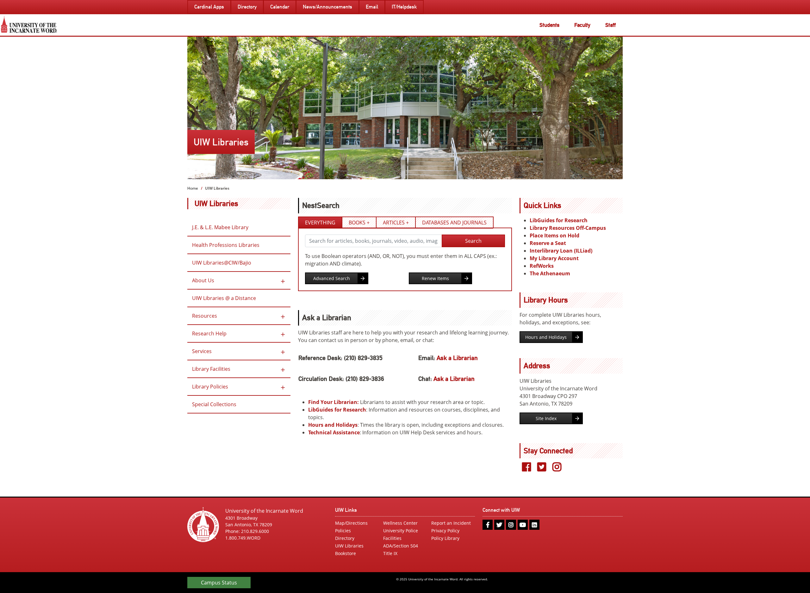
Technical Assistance (334, 432)
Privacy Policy (445, 531)
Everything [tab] (320, 222)
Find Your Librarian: (333, 402)
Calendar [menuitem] (279, 7)
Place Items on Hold (554, 235)
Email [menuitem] (372, 7)
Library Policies (210, 386)
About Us (203, 280)
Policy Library (445, 538)
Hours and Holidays (333, 424)
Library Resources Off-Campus (568, 227)
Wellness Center (400, 523)
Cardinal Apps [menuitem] (209, 7)
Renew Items (435, 278)
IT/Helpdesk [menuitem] (404, 7)
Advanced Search (331, 278)
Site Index (546, 418)
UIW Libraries (216, 203)
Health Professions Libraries (225, 244)
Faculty (582, 25)
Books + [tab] (359, 222)
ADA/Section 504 (400, 546)
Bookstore (345, 553)
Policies (343, 531)
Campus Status (219, 582)
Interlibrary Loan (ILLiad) (561, 250)
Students (549, 25)
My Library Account (554, 258)
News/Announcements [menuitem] (327, 7)
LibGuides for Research (337, 409)
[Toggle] (282, 280)
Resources (204, 315)
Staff (610, 25)
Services (202, 351)
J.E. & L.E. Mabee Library (220, 227)
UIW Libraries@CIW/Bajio (221, 262)
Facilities (392, 538)
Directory (344, 538)
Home (192, 188)
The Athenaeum (550, 273)
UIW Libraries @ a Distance (224, 298)
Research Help (209, 333)
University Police (400, 531)
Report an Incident (451, 523)
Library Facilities (211, 368)
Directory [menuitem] (247, 7)
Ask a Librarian (457, 358)
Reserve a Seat (548, 243)
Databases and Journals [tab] (454, 222)
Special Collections (214, 404)
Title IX (390, 553)
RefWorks (542, 265)
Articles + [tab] (396, 222)
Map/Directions (351, 523)
